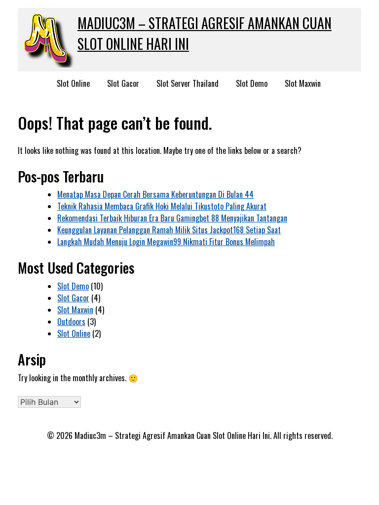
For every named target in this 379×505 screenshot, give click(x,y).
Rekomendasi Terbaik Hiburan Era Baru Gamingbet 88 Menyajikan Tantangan (172, 218)
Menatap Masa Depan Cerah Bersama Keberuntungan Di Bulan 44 (155, 194)
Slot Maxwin (303, 83)
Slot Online (73, 83)
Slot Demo (251, 83)
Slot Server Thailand (187, 83)
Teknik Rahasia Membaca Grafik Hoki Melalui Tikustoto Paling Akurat (161, 206)
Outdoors (71, 321)
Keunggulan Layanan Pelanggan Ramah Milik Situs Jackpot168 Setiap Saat (169, 230)
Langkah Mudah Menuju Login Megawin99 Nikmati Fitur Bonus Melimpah (166, 242)
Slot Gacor (123, 83)
